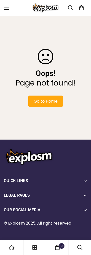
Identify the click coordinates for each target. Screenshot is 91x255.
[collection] (34, 247)
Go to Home (46, 101)
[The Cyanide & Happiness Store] (45, 8)
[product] (12, 247)
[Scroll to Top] (82, 228)
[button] (81, 8)
